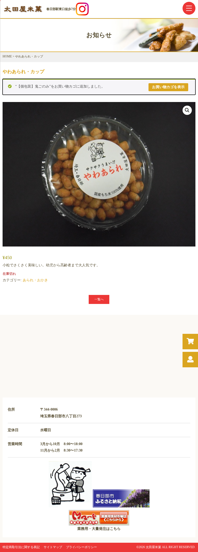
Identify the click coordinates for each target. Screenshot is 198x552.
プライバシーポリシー (81, 547)
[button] (187, 110)
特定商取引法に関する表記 (21, 547)
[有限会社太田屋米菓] (23, 12)
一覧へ (99, 299)
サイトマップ (53, 547)
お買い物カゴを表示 (168, 87)
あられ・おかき (35, 280)
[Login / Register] (190, 359)
